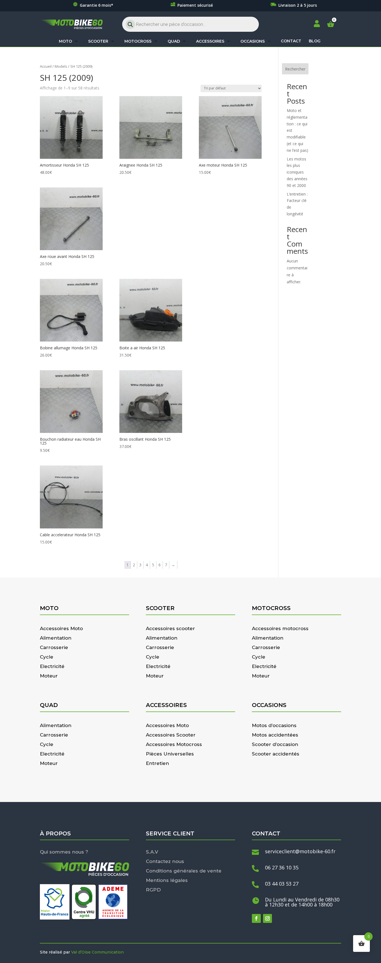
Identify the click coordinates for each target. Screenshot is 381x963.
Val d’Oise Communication (97, 952)
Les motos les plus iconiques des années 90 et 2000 (297, 172)
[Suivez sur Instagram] (267, 918)
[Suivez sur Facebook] (256, 918)
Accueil (46, 66)
